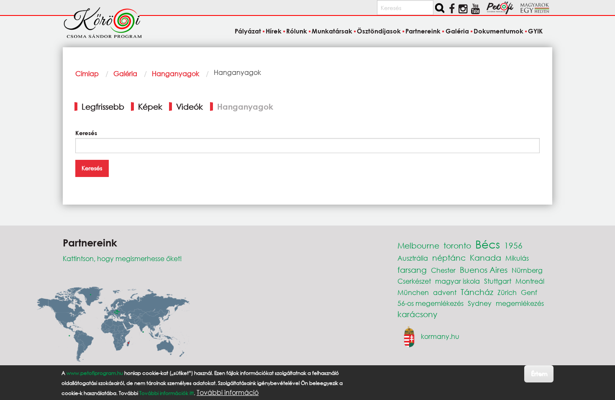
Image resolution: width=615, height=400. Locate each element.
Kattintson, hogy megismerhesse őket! (122, 258)
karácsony (417, 314)
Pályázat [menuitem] (248, 31)
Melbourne (418, 245)
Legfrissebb (103, 106)
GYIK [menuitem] (535, 31)
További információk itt (166, 393)
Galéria (125, 73)
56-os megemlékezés (430, 303)
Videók (189, 106)
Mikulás (517, 258)
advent (444, 292)
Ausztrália (412, 258)
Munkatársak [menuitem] (332, 31)
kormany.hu (440, 336)
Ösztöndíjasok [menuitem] (379, 31)
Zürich (507, 292)
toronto (457, 245)
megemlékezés (520, 303)
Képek (150, 106)
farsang (412, 269)
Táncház (477, 292)
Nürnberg (527, 270)
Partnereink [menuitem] (423, 31)
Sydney (480, 303)
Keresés (86, 132)
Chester (443, 270)
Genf (529, 292)
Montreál (529, 281)
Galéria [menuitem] (457, 31)
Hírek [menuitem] (274, 31)
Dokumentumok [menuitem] (498, 31)
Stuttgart (497, 281)
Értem (539, 373)
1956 (513, 245)
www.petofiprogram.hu (95, 373)
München (413, 292)
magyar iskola (457, 281)
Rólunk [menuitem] (296, 31)
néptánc (449, 257)
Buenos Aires (483, 269)
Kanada (485, 257)
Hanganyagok (175, 73)
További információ (228, 392)
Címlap (87, 73)
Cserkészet (414, 281)
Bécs (487, 244)
